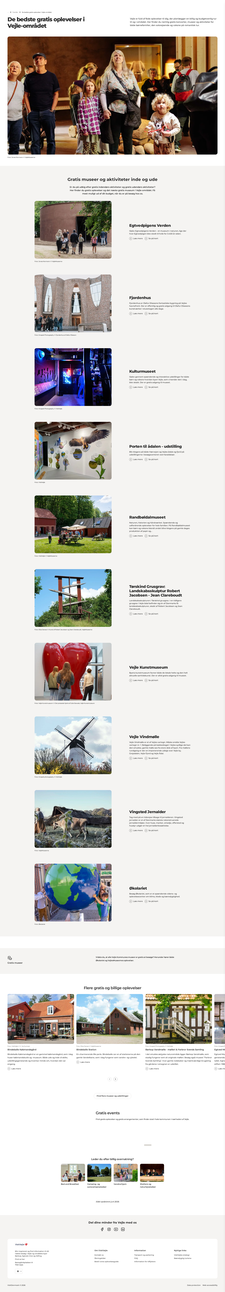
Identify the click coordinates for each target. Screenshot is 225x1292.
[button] (41, 1057)
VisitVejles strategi (181, 1255)
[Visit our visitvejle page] (102, 1229)
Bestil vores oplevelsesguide (106, 1262)
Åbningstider (100, 1258)
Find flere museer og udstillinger (112, 1096)
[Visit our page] (109, 1229)
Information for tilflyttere (145, 1262)
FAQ (136, 1258)
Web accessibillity (210, 1285)
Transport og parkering (144, 1255)
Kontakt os (99, 1255)
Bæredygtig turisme (182, 1258)
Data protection (194, 1285)
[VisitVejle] (21, 1244)
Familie (15, 12)
